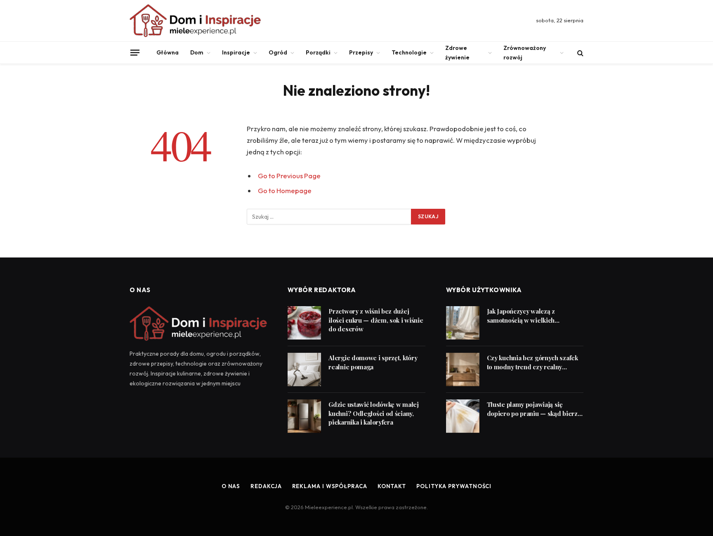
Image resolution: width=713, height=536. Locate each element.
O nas (231, 486)
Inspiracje (236, 52)
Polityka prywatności (453, 486)
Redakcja (265, 486)
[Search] (579, 52)
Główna (167, 52)
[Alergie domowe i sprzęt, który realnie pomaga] (304, 369)
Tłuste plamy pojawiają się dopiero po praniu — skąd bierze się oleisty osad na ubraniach (534, 409)
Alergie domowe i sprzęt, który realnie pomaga (372, 362)
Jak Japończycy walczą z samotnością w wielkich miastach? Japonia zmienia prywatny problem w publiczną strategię (531, 316)
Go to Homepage (285, 190)
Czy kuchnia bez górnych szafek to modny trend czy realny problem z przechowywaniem (532, 362)
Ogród (278, 52)
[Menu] (134, 52)
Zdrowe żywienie (457, 52)
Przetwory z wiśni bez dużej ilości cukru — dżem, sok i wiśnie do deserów (375, 320)
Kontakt (392, 486)
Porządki (318, 52)
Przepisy (361, 52)
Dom (196, 52)
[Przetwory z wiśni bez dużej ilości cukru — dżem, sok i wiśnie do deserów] (304, 323)
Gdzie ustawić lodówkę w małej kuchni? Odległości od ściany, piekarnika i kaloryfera (373, 413)
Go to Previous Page (289, 175)
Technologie (409, 52)
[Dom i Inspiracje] (195, 20)
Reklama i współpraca (329, 486)
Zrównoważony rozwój (524, 52)
